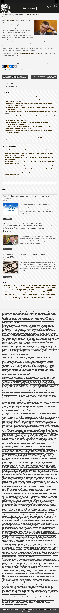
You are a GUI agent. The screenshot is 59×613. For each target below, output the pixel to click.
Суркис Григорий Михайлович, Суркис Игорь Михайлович (33, 540)
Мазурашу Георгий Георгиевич (30, 462)
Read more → (7, 218)
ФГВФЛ (24, 294)
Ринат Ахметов (37, 292)
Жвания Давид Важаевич (10, 395)
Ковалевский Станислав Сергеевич (46, 422)
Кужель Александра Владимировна (36, 438)
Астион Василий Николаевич (23, 321)
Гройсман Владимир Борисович (12, 373)
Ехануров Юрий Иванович (48, 392)
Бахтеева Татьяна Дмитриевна (22, 329)
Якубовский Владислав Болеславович (13, 600)
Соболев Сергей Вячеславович (11, 535)
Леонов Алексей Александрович (32, 450)
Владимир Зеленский (9, 287)
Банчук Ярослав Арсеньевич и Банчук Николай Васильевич (20, 328)
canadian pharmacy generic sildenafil (15, 153)
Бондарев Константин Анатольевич (22, 339)
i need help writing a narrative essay (15, 165)
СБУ (45, 292)
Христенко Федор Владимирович (45, 573)
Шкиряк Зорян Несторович (18, 590)
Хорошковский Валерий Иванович (24, 573)
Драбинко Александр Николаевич (43, 385)
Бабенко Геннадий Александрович (12, 325)
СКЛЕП (53, 63)
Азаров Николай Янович (16, 314)
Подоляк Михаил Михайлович (11, 505)
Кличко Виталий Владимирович (21, 421)
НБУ (35, 290)
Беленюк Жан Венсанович (26, 332)
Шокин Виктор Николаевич (35, 591)
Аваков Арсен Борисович (19, 313)
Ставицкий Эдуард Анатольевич (33, 536)
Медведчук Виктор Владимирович (13, 467)
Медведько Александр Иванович (34, 467)
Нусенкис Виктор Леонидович (43, 483)
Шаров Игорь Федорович (9, 584)
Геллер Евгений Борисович (18, 361)
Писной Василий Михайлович (26, 504)
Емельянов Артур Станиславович (12, 390)
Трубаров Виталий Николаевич (20, 553)
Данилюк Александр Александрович (35, 377)
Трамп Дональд (37, 551)
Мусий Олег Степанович (50, 474)
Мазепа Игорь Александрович (11, 462)
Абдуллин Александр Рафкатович (29, 311)
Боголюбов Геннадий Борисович (19, 337)
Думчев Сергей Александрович (11, 388)
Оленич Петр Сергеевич (30, 486)
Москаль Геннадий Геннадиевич (44, 473)
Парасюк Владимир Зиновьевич (18, 496)
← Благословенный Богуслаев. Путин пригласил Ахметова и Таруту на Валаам (14, 77)
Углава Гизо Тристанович (10, 559)
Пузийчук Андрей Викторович (46, 510)
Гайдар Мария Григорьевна (32, 357)
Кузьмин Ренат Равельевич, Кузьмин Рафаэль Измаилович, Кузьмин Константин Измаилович (29, 438)
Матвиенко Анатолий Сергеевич (45, 465)
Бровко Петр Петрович (20, 341)
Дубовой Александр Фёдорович (45, 386)
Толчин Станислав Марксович (42, 549)
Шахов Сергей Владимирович (26, 584)
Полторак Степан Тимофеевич (31, 505)
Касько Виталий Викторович (48, 414)
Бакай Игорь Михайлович (46, 325)
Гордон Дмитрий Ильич (37, 369)
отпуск (32, 69)
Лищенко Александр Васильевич (43, 453)
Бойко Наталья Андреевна (43, 338)
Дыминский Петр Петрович (30, 388)
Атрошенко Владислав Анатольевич (43, 321)
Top (55, 609)
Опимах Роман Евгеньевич (30, 489)
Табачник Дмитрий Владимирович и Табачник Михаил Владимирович (24, 544)
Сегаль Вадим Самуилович (36, 527)
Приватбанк (19, 292)
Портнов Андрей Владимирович (12, 506)
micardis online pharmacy (12, 161)
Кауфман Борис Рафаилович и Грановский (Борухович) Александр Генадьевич (26, 416)
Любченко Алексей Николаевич (38, 458)
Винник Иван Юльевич (9, 351)
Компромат (20, 290)
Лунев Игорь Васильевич (38, 455)
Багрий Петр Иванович (31, 325)
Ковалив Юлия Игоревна (9, 424)
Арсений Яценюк (22, 285)
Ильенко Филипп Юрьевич (10, 409)
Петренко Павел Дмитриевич (24, 500)
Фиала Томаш (48, 563)
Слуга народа (50, 292)
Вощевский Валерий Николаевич (18, 354)
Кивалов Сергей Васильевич (25, 417)
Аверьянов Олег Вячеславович (37, 313)
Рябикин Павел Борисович (48, 520)
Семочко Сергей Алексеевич (28, 530)
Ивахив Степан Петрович (10, 408)
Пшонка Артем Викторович (10, 512)
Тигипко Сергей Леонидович (21, 547)
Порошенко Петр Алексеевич (48, 505)
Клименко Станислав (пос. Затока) (34, 420)
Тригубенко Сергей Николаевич (19, 552)
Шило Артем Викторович (22, 589)
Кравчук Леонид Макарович (41, 433)
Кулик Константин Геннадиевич (25, 440)
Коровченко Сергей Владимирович (48, 429)
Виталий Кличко (12, 20)
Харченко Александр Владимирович (13, 570)
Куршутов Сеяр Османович (20, 443)
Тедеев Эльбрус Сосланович (32, 546)
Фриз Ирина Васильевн (23, 566)
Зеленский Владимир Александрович (13, 402)
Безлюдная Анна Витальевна (36, 330)
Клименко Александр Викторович (12, 420)
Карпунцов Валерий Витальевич (29, 414)
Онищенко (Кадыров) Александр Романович (45, 488)
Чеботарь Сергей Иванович (10, 579)
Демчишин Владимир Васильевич (36, 378)
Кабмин (9, 290)
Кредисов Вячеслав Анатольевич (24, 434)
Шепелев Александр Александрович (40, 587)
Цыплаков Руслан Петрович (45, 576)
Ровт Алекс (19, 517)
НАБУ (31, 290)
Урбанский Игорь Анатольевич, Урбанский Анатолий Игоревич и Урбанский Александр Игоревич (28, 559)
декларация (51, 294)
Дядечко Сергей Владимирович (48, 388)
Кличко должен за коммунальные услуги (26, 53)
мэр (28, 69)
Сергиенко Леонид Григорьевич (21, 531)
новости (36, 297)
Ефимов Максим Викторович (31, 392)
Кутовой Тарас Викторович (37, 443)
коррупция (21, 297)
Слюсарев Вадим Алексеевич (24, 532)
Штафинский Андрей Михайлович (13, 592)
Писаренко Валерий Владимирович (40, 503)
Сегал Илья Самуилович (19, 527)
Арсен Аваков (11, 285)
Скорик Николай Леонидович (41, 531)
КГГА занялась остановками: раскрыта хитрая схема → (45, 77)
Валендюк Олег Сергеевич (23, 348)
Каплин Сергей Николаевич (10, 414)
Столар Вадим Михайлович (23, 539)
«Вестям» (18, 22)
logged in (10, 86)
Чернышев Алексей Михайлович (43, 580)
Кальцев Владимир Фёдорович (30, 413)
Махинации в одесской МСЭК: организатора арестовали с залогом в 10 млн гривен (29, 134)
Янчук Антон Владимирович (35, 600)
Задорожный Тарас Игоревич (11, 400)
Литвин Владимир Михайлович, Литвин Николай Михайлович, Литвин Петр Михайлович (28, 452)
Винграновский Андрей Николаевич (43, 350)
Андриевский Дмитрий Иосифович (18, 317)
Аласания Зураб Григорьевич (33, 314)
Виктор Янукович (39, 285)
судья (45, 297)
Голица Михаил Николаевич (24, 366)
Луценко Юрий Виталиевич (43, 457)
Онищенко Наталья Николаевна (12, 489)
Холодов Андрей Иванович (38, 572)
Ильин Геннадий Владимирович (29, 409)
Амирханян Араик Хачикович (26, 316)
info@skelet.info (34, 611)
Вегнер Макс (21, 349)
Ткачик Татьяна (40, 548)
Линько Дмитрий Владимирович (19, 451)
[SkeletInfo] (29, 8)
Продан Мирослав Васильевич (43, 509)
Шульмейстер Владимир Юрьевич (34, 592)
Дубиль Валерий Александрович (25, 386)
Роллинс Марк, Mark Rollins (19, 519)
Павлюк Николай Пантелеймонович (13, 495)
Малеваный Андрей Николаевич (20, 464)
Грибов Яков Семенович (19, 370)
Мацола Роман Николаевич (48, 466)
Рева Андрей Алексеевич (24, 516)
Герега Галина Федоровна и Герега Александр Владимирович (26, 362)
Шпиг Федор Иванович (51, 591)
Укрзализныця (17, 294)
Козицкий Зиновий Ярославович (21, 425)
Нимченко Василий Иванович (49, 482)
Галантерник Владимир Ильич (20, 358)
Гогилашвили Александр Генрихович (37, 365)
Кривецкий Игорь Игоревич (43, 434)
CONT (33, 61)
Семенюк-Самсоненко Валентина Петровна (41, 528)
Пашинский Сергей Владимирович (20, 499)
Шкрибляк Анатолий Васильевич (37, 590)
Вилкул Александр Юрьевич (22, 350)
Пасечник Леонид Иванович (19, 497)
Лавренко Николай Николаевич (28, 446)
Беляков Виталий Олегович (10, 333)
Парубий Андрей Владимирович (38, 496)
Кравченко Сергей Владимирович (22, 433)
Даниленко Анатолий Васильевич (12, 377)
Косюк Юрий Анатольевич (39, 431)
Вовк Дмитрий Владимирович (42, 351)
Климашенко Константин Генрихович (43, 418)
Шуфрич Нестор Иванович (18, 594)
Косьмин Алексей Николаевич (21, 431)
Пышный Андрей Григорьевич (45, 512)
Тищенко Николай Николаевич (25, 548)
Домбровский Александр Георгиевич (21, 385)
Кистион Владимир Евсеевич (22, 418)
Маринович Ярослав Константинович (42, 464)
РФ (30, 292)
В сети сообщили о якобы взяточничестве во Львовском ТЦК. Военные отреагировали (30, 111)
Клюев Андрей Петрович (38, 421)
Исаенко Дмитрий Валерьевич (22, 410)
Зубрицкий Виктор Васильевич (40, 403)
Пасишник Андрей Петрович (38, 497)
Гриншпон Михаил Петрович (24, 371)
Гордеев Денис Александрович (20, 369)
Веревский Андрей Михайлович (43, 349)
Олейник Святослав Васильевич (12, 486)
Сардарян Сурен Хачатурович (11, 524)
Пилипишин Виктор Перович (30, 501)
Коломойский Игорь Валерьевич (41, 426)
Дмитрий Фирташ (29, 287)
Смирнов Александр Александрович (44, 532)
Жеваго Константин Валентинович (13, 396)
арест (27, 294)
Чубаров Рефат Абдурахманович (27, 582)
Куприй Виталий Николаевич (42, 442)
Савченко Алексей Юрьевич (10, 523)
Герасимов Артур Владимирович (37, 361)
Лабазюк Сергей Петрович (10, 446)
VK (37, 61)
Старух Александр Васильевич (19, 537)
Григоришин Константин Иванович (37, 370)
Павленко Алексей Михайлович (30, 493)
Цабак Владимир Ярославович (11, 576)
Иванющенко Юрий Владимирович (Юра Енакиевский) (39, 406)
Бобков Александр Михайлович (19, 335)
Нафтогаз (39, 289)
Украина (8, 294)
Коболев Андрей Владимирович (25, 422)
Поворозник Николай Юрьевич (45, 504)
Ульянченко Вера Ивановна (27, 559)
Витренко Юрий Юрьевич (24, 351)
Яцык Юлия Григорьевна (19, 604)
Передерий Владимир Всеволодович (42, 499)
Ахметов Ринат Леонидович (11, 322)
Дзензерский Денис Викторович (45, 382)
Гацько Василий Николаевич (36, 360)
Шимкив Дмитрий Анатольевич (40, 589)
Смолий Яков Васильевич (30, 533)
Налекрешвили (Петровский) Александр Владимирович (19, 477)
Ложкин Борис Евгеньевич (31, 454)
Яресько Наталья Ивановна (19, 601)
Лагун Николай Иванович (43, 447)
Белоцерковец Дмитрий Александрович (46, 332)
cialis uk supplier (9, 157)
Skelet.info (42, 609)
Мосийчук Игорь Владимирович (24, 473)
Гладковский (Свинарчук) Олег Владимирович (26, 364)
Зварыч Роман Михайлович (28, 400)
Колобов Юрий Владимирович (22, 426)
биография (33, 294)
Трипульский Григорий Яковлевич (39, 552)
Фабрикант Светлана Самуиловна (12, 563)
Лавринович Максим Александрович (23, 447)
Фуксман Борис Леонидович (18, 567)
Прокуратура (25, 292)
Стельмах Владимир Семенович (39, 537)
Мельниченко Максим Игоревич (40, 469)
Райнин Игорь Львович (29, 515)
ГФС (22, 287)
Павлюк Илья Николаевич (48, 493)
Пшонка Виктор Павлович (27, 512)
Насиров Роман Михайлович (38, 478)
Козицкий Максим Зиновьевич (40, 425)
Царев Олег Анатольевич (28, 576)
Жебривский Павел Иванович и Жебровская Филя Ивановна (36, 395)
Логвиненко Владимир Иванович (12, 454)
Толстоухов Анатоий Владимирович (21, 549)
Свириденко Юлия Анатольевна (33, 526)
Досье (37, 287)
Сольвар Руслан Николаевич (28, 535)
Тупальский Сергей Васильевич (41, 555)
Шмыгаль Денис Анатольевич (17, 591)
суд (42, 297)
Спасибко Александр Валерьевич (12, 536)
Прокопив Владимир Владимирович (25, 510)
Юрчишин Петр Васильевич (48, 597)
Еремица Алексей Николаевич (33, 390)
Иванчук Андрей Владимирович (12, 406)
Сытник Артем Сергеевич (16, 541)
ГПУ (19, 287)
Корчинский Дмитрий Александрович (33, 430)
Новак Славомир (7, 483)
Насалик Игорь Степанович (20, 478)
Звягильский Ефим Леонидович (47, 400)
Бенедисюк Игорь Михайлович (28, 333)
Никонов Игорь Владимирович (30, 482)
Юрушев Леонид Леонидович (30, 597)
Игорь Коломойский (47, 287)
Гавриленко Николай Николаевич (12, 357)
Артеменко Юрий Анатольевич (11, 319)
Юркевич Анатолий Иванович (11, 597)
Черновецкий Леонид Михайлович (21, 580)
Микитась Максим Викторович (21, 471)
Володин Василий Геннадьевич (24, 353)
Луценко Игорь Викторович (25, 457)
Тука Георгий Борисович (24, 555)
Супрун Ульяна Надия (39, 539)
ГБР (16, 287)
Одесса (44, 290)
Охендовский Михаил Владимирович (36, 490)
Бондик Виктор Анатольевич (42, 339)
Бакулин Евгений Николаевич (11, 326)
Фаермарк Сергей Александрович (33, 563)
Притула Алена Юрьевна (41, 508)
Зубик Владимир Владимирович (20, 403)
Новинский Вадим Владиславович (23, 483)
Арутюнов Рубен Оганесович (30, 319)
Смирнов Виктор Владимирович (12, 533)
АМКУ (5, 285)
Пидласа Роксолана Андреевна (11, 501)
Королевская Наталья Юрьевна (11, 430)
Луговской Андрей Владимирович (19, 455)
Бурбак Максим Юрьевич (16, 342)
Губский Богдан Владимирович (31, 373)
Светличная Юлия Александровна (12, 526)
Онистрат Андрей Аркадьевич (21, 488)
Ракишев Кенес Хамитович (44, 515)
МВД (26, 290)
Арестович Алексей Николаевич (24, 318)
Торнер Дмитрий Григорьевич (23, 551)
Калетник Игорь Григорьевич (11, 413)
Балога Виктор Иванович (28, 326)
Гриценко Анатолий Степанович (43, 371)
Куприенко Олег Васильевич (24, 442)
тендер (50, 297)
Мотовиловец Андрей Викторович (12, 474)
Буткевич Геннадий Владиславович (21, 343)
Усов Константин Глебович (51, 560)
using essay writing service (12, 172)
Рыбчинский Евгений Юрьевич (30, 520)
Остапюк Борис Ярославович (47, 489)
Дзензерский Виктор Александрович (24, 382)
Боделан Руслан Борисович (26, 338)
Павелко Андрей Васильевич (11, 493)
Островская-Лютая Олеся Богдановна (13, 490)
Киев (23, 69)
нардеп (30, 297)
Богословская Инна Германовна (39, 337)
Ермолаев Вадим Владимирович (12, 392)
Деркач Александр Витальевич (32, 381)
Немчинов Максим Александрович (40, 480)
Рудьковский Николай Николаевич (39, 519)
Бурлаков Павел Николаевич (33, 342)
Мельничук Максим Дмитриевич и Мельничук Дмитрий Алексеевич (29, 469)
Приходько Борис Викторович (24, 509)
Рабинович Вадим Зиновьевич (11, 515)
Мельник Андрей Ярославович (20, 469)
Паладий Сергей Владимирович (34, 495)
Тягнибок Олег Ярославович (27, 556)
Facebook (29, 61)
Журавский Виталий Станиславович (35, 396)
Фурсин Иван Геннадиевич (35, 567)
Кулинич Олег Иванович (43, 440)
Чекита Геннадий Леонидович (28, 579)
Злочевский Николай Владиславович (37, 402)
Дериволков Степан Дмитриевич (12, 381)
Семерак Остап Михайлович (10, 530)
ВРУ (32, 285)
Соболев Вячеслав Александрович (48, 533)
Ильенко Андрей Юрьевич (46, 408)
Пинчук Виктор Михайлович (20, 503)
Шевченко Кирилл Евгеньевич (19, 587)
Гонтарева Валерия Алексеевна (11, 368)
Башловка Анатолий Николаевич (42, 329)
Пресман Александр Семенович (32, 506)
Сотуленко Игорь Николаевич (47, 535)
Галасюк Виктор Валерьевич (38, 358)
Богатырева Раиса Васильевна (38, 335)
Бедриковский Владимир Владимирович (14, 330)
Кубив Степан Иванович (17, 438)
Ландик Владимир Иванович (23, 449)
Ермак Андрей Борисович (50, 390)
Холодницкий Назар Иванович (20, 572)
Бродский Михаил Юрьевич (36, 341)
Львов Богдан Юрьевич (22, 458)
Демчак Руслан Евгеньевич (17, 378)
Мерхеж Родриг (42, 470)
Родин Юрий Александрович (32, 517)
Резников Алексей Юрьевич (40, 516)
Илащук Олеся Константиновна (28, 408)
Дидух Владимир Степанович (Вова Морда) (15, 384)
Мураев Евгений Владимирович (33, 474)
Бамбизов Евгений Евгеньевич (46, 326)
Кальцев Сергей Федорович (48, 413)
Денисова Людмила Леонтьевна (43, 380)
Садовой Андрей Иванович (28, 523)
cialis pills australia (10, 149)
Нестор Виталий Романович (23, 481)
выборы (44, 294)
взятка (39, 294)
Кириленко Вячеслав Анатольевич (44, 417)
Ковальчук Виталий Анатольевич (28, 424)
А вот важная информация (10, 311)
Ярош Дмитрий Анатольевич (34, 602)
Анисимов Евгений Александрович (40, 317)
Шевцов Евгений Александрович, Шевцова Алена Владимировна (21, 586)
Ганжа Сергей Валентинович (18, 360)
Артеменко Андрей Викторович (44, 318)
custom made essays (10, 169)
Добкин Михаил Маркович (37, 384)
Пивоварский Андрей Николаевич (44, 500)
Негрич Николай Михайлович (20, 480)
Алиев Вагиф (46, 314)
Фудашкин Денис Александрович (41, 566)
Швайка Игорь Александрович (45, 584)
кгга (13, 297)
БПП (29, 285)
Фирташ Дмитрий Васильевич (24, 565)
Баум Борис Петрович (45, 328)
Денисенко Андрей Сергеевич (24, 380)
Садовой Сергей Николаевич (44, 523)
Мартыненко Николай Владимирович (23, 465)
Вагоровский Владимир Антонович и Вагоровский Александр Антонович (24, 346)
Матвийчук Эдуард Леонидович (12, 466)
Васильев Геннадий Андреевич (41, 348)
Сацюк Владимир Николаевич (49, 524)
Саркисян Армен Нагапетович (30, 524)
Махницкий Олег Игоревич (31, 466)
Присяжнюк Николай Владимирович (22, 508)
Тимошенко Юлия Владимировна (40, 547)
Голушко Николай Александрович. (44, 366)
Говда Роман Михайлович (18, 365)
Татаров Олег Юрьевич (16, 546)
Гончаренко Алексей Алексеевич (31, 368)
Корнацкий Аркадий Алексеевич (27, 429)
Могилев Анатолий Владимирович (42, 471)
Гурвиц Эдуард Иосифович (20, 374)
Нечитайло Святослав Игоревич (41, 481)
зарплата (18, 69)
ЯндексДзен (42, 61)
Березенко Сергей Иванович (34, 334)
